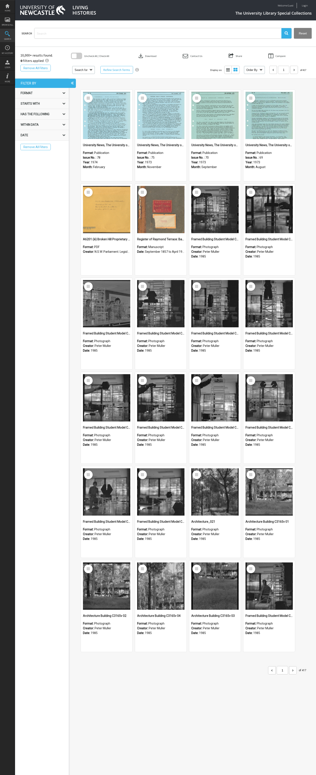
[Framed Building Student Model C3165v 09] (215, 303)
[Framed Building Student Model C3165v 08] (269, 303)
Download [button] (147, 56)
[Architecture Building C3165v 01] (269, 492)
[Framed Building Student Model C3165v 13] (215, 209)
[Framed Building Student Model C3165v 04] (269, 397)
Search (7, 39)
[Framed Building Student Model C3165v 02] (160, 492)
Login (7, 67)
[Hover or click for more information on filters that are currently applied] (47, 60)
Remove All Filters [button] (35, 68)
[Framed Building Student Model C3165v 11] (106, 303)
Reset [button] (303, 33)
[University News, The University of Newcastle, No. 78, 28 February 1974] (106, 115)
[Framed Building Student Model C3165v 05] (215, 397)
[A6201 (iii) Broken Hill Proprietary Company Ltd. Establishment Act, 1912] (106, 209)
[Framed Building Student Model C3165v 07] (106, 397)
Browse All (7, 24)
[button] (286, 33)
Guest (290, 5)
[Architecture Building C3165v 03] (215, 586)
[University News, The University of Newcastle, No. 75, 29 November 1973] (160, 115)
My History (7, 53)
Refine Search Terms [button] (116, 70)
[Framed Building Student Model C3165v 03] (106, 492)
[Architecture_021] (215, 492)
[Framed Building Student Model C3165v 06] (160, 397)
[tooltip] (137, 70)
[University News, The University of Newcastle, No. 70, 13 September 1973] (215, 115)
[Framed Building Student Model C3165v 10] (160, 303)
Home (7, 10)
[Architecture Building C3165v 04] (160, 586)
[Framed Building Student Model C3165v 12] (269, 209)
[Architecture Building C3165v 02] (106, 586)
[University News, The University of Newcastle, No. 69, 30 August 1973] (269, 115)
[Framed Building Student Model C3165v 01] (269, 586)
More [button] (7, 81)
